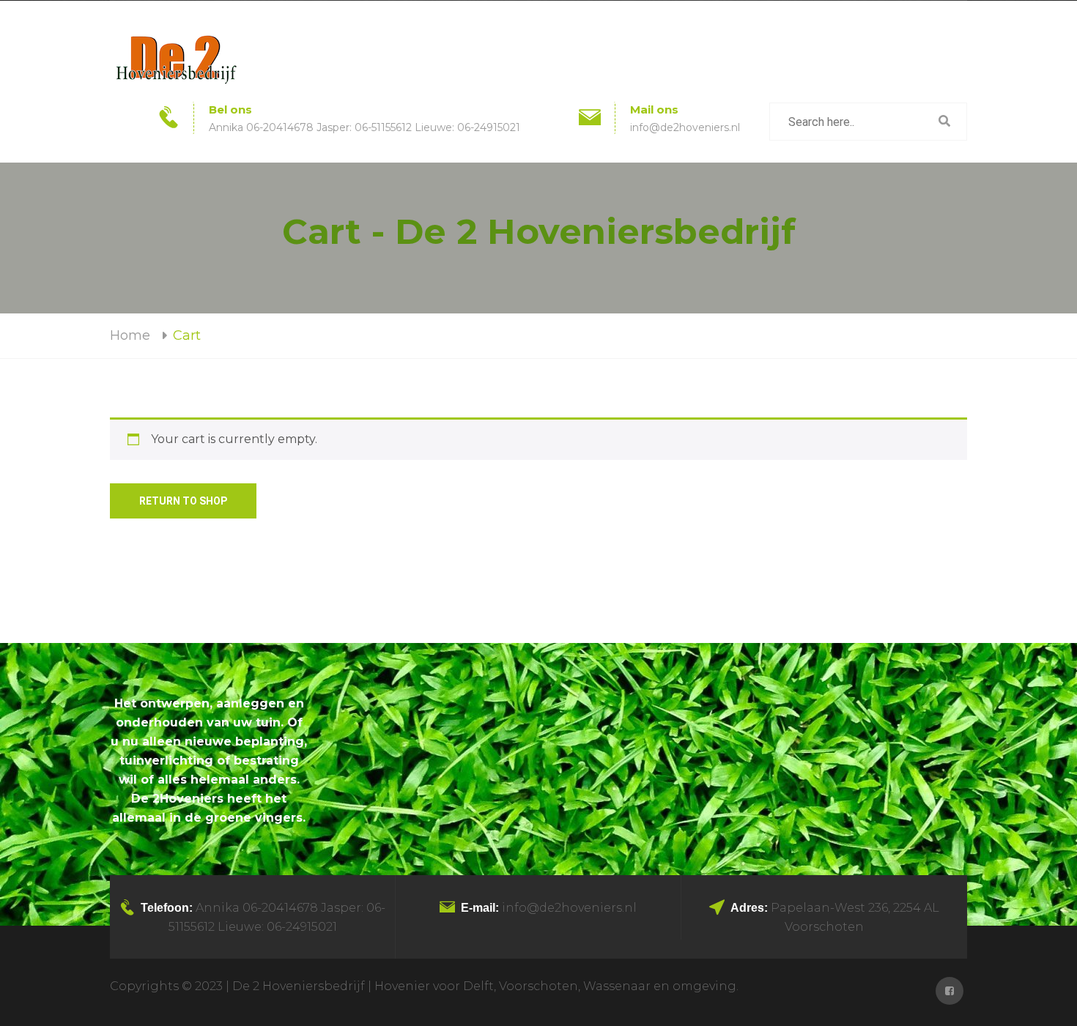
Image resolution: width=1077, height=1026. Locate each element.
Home (130, 335)
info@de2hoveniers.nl (685, 127)
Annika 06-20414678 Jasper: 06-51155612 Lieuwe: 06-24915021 (364, 127)
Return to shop (183, 501)
